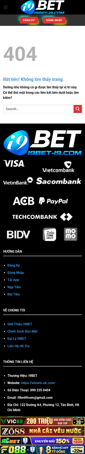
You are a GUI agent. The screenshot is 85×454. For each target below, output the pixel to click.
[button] (5, 7)
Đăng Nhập (15, 273)
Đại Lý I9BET (17, 339)
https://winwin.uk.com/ (38, 383)
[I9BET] (42, 7)
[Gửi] (78, 109)
